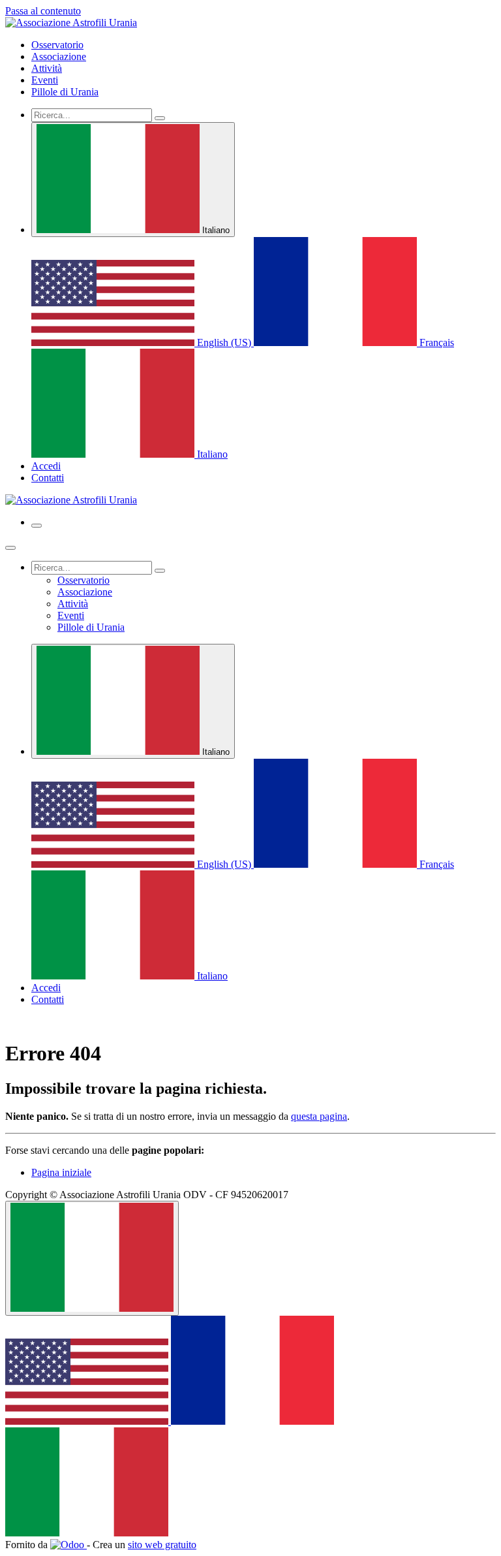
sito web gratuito (162, 1544)
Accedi (46, 465)
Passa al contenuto (43, 10)
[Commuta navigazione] (36, 526)
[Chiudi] (10, 548)
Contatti (47, 477)
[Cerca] (160, 118)
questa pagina (319, 1116)
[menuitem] (57, 44)
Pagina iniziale (61, 1172)
